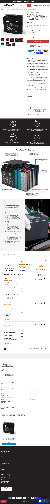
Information (30, 58)
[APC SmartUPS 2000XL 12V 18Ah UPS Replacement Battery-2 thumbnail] (7, 40)
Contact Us (3, 469)
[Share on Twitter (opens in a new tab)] (10, 298)
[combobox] (21, 5)
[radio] (25, 264)
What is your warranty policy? (5, 394)
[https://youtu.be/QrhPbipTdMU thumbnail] (8, 44)
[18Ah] (29, 34)
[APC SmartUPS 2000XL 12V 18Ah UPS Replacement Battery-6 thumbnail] (3, 44)
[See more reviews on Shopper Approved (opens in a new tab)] (12, 298)
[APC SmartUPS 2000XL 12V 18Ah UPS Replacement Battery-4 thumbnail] (17, 40)
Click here (40, 115)
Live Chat (44, 109)
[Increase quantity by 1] (38, 37)
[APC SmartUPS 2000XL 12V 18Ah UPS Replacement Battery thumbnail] (3, 40)
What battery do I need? (5, 407)
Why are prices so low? (5, 382)
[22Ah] (33, 34)
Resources (29, 96)
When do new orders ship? (4, 388)
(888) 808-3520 (36, 109)
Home (2, 9)
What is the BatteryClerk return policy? (6, 401)
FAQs (28, 100)
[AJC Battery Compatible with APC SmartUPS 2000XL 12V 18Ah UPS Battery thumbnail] (13, 44)
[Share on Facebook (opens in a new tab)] (8, 298)
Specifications (30, 93)
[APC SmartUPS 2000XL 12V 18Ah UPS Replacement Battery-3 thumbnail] (12, 40)
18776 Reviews (11, 270)
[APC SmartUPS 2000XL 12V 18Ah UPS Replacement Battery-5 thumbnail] (21, 40)
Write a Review (42, 274)
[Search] (29, 5)
